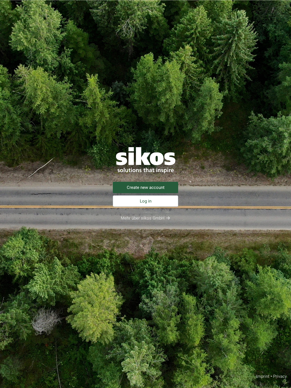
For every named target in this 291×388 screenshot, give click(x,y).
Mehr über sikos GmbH (143, 218)
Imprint (262, 376)
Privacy (280, 376)
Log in (145, 201)
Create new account (146, 187)
